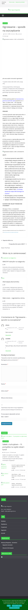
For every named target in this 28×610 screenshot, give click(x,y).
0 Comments (16, 479)
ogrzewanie (19, 34)
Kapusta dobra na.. (8, 240)
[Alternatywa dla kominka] (2, 278)
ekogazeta (7, 452)
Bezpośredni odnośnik (21, 328)
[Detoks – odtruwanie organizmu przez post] (5, 485)
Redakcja (3, 521)
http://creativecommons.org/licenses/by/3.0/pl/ (11, 232)
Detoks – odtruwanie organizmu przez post (17, 484)
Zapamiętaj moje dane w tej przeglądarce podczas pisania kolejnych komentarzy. (12, 408)
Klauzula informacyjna (8, 548)
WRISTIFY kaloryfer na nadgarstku (14, 262)
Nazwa (3, 384)
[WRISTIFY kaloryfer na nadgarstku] (8, 258)
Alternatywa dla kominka (11, 282)
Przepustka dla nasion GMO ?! (17, 244)
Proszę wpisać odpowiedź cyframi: (10, 414)
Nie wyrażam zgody (16, 605)
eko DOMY (5, 23)
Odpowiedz (8, 335)
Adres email (5, 391)
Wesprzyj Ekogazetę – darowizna (9, 542)
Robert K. (6, 34)
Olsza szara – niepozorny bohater (17, 2)
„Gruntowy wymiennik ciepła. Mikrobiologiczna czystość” (14, 191)
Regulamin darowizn (8, 545)
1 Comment (16, 470)
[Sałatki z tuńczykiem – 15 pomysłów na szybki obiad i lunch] (14, 437)
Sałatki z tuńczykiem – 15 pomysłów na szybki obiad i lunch (13, 447)
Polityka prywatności (14, 607)
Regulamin (3, 530)
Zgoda (8, 605)
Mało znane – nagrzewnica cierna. (14, 298)
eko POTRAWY (5, 441)
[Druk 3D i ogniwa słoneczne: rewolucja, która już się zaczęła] (5, 467)
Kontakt (3, 533)
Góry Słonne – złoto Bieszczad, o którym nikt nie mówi (18, 476)
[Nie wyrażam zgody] (26, 604)
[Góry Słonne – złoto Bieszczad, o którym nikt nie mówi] (5, 477)
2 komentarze (12, 34)
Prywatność (4, 527)
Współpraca (4, 524)
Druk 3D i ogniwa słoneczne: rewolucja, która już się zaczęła (18, 466)
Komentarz (4, 364)
